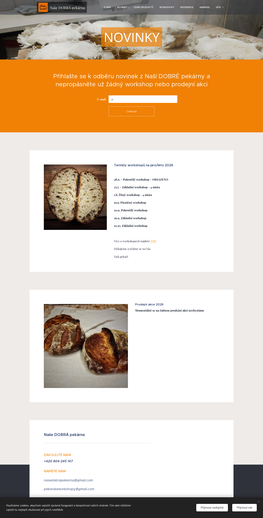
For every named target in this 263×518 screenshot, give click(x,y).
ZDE (153, 241)
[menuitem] (107, 7)
